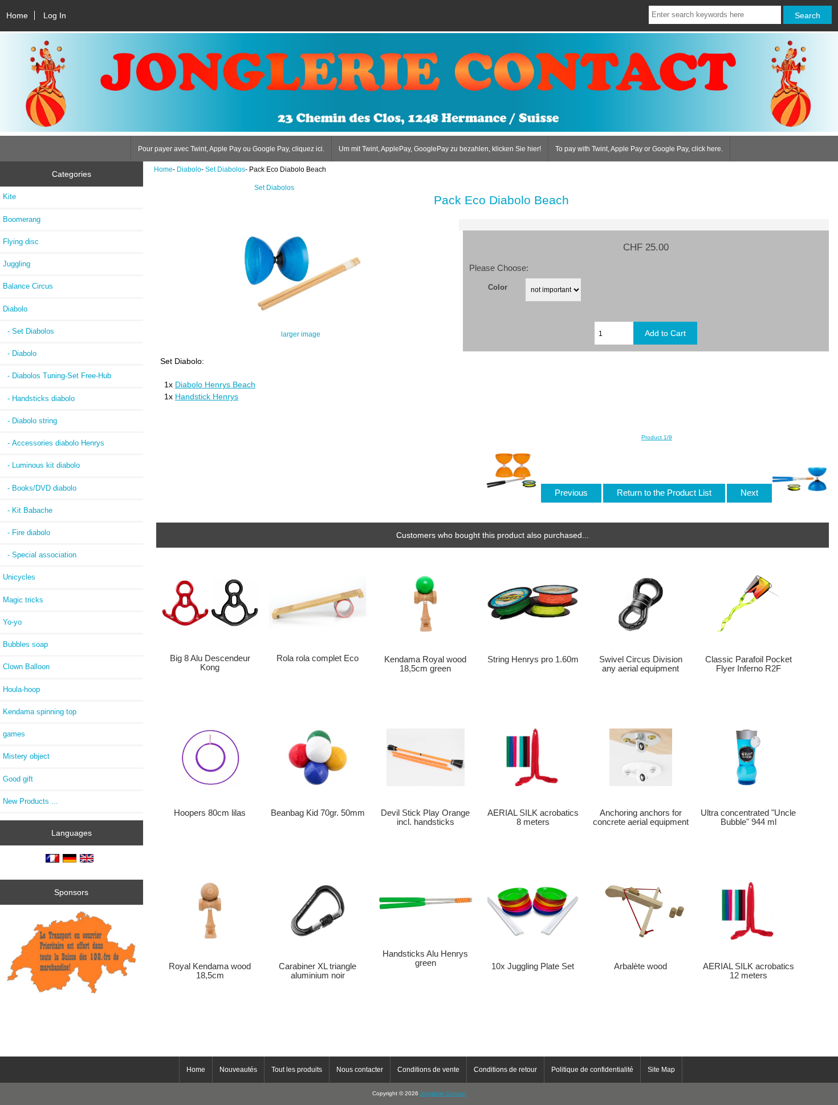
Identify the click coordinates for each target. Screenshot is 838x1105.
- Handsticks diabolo (39, 398)
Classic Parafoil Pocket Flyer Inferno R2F (748, 664)
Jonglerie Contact (443, 1093)
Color (497, 287)
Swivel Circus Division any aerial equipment (640, 664)
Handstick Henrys (206, 396)
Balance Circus (28, 286)
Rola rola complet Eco (317, 658)
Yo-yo (12, 622)
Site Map (661, 1070)
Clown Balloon (26, 666)
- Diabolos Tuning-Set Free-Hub (57, 375)
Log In (54, 15)
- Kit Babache (27, 510)
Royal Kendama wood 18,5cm (210, 971)
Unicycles (19, 577)
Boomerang (21, 219)
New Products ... (30, 801)
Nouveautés (238, 1070)
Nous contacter (359, 1070)
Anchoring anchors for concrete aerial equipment (641, 817)
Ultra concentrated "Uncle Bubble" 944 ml (748, 817)
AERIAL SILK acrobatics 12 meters (748, 971)
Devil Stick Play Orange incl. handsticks (425, 817)
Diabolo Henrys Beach (215, 384)
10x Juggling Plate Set (532, 966)
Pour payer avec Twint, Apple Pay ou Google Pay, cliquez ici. (231, 149)
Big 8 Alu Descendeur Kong (210, 663)
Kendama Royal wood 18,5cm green (425, 664)
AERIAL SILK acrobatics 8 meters (533, 817)
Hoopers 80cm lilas (210, 812)
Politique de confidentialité (592, 1070)
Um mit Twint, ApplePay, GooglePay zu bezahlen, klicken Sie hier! (440, 149)
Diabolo (189, 169)
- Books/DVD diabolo (39, 488)
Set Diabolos (225, 169)
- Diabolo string (30, 420)
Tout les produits (296, 1070)
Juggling (16, 264)
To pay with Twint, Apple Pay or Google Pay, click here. (639, 149)
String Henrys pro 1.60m (533, 659)
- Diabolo (19, 353)
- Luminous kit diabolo (41, 465)
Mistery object (26, 756)
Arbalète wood (640, 966)
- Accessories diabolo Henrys (53, 443)
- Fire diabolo (26, 532)
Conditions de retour (505, 1070)
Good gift (18, 779)
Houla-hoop (21, 689)
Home (17, 15)
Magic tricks (23, 600)
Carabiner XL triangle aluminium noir (317, 971)
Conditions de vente (428, 1070)
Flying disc (21, 241)
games (14, 734)
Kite (9, 196)
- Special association (39, 555)
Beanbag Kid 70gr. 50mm (318, 812)
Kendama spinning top (39, 711)
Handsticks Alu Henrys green (425, 958)
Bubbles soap (25, 644)
